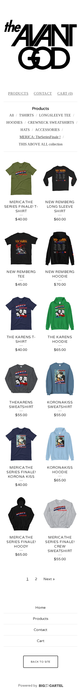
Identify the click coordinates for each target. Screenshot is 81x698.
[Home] (40, 43)
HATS (25, 130)
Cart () (65, 93)
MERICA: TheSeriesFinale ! (40, 137)
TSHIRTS (26, 115)
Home (40, 607)
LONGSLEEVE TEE (55, 115)
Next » (49, 579)
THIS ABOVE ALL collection (41, 144)
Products (18, 93)
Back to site (40, 661)
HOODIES (14, 122)
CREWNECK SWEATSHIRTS (51, 122)
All (11, 115)
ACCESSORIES (47, 130)
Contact (43, 93)
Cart (40, 641)
